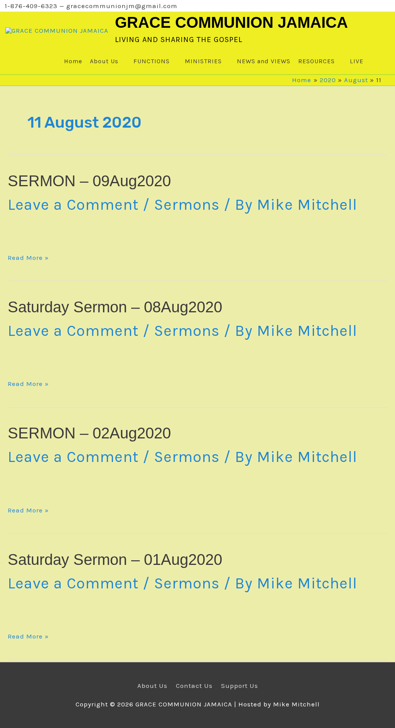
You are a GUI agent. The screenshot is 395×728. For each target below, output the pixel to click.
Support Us (239, 685)
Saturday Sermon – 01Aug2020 (115, 559)
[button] (374, 61)
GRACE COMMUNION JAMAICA (231, 22)
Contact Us (194, 685)
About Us (152, 685)
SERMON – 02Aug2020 (89, 433)
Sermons (186, 204)
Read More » (28, 258)
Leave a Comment (73, 204)
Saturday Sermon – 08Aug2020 (115, 306)
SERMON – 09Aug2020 (89, 180)
